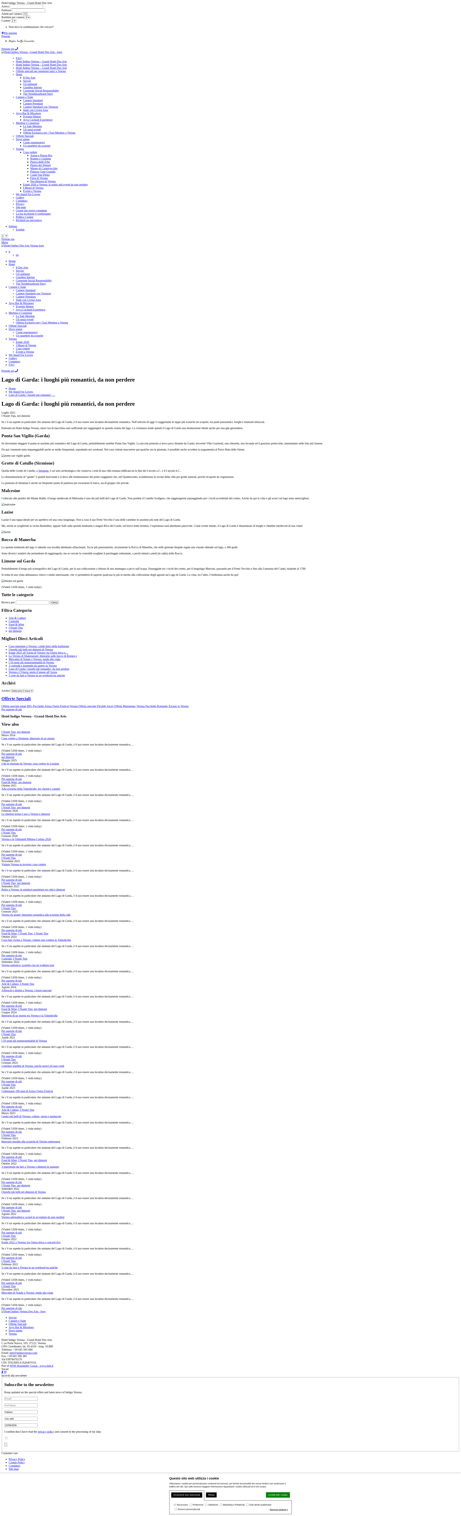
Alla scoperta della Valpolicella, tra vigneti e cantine (30, 788)
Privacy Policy (17, 1459)
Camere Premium (26, 296)
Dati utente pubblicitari (260, 1505)
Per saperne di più (11, 753)
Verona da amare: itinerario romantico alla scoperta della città (35, 914)
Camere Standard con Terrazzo (33, 293)
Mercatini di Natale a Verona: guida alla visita (27, 1292)
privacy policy (46, 1431)
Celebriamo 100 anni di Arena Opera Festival (27, 1091)
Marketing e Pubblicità (234, 1505)
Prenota (5, 36)
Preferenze (198, 1505)
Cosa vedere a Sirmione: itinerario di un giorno (28, 738)
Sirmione (43, 470)
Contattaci (14, 361)
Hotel (12, 264)
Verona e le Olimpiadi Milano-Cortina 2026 (26, 839)
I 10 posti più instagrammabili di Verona (24, 1040)
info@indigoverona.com (23, 1352)
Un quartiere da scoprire (29, 335)
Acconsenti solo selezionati (186, 1495)
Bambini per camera (12, 17)
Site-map (14, 1468)
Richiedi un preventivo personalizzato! (76, 26)
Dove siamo (15, 329)
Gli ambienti (23, 274)
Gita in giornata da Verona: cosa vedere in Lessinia (30, 763)
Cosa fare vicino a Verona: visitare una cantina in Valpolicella (36, 939)
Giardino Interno (25, 277)
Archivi (5, 690)
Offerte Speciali (17, 325)
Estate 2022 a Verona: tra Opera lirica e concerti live (31, 1242)
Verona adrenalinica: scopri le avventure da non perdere (32, 1217)
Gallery (13, 358)
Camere (5, 20)
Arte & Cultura (17, 618)
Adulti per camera (11, 13)
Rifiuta (211, 1495)
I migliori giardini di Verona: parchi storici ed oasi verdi (32, 1065)
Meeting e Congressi (20, 312)
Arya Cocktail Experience (30, 309)
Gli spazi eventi (24, 319)
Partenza (6, 10)
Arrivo (5, 6)
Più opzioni (10, 33)
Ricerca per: (8, 602)
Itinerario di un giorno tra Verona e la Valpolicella (29, 1015)
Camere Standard (25, 290)
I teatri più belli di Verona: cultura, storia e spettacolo (31, 1116)
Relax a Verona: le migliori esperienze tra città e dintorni (33, 889)
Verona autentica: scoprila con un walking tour (27, 965)
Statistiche (213, 1505)
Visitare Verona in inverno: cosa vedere (23, 864)
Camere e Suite (17, 287)
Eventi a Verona (25, 351)
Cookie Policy (17, 1462)
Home (12, 261)
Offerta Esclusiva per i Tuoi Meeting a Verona (42, 322)
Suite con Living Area (28, 299)
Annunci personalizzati (189, 1509)
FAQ (11, 364)
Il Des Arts (22, 267)
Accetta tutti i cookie (278, 1495)
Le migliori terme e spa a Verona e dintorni (25, 814)
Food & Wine (16, 624)
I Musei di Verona (26, 345)
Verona (13, 338)
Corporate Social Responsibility (34, 280)
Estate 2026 (22, 342)
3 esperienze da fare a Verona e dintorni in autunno (30, 1166)
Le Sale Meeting (25, 316)
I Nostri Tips (16, 627)
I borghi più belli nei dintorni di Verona (23, 1191)
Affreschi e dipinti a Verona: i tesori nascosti (26, 990)
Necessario (182, 1505)
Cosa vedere (23, 348)
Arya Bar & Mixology (21, 303)
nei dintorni (15, 630)
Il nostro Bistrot (24, 306)
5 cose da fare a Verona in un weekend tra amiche (29, 1267)
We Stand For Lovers (21, 355)
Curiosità (14, 621)
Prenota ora (7, 48)
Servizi (20, 270)
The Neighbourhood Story (31, 283)
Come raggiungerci (27, 332)
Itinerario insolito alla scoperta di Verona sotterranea (30, 1141)
